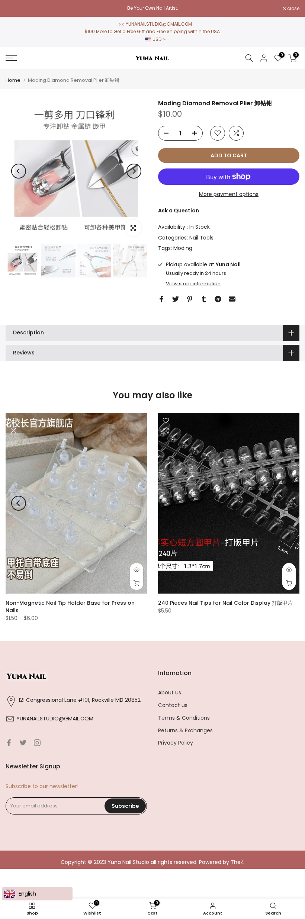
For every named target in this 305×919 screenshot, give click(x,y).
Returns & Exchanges (185, 730)
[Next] (133, 171)
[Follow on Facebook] (9, 742)
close (15, 8)
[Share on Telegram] (218, 299)
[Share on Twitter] (175, 299)
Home (13, 80)
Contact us (172, 705)
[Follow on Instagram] (37, 742)
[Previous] (18, 171)
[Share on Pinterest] (189, 299)
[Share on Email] (232, 299)
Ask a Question (178, 210)
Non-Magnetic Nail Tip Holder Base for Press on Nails (70, 606)
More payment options (229, 194)
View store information (193, 283)
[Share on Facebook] (161, 299)
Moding (182, 248)
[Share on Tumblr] (203, 299)
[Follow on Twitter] (23, 742)
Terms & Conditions (184, 718)
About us (169, 692)
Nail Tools (201, 237)
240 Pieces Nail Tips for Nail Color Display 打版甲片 (225, 602)
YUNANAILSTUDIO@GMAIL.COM (159, 24)
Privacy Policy (175, 742)
